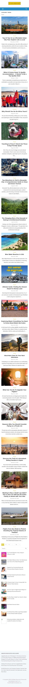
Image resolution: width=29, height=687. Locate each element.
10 (16, 544)
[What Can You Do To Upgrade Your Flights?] (14, 377)
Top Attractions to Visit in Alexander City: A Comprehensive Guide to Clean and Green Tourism (14, 181)
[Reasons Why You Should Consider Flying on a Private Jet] (14, 411)
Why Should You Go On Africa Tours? (14, 111)
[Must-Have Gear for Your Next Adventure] (14, 342)
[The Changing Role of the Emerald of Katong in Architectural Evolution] (14, 205)
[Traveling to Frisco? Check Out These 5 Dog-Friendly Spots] (14, 131)
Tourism (14, 109)
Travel (14, 35)
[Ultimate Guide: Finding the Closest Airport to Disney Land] (14, 274)
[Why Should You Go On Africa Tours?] (14, 97)
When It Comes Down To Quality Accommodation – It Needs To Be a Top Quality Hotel (15, 74)
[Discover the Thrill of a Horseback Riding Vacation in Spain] (14, 445)
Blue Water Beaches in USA (14, 254)
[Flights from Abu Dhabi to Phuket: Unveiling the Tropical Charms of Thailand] (14, 516)
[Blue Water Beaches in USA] (14, 241)
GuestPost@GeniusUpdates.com (14, 682)
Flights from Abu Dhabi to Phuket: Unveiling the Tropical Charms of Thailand (14, 530)
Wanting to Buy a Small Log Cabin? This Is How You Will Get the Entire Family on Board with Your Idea (14, 494)
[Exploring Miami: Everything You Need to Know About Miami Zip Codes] (14, 308)
